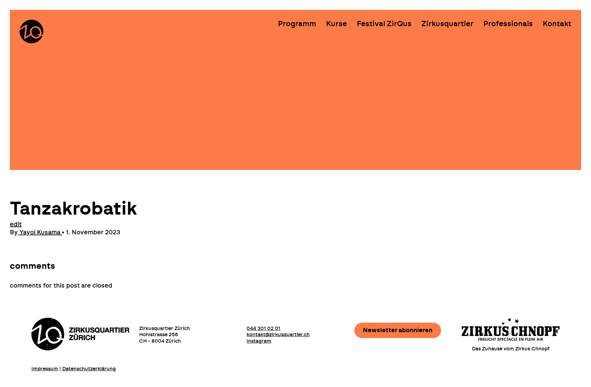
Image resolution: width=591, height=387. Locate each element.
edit (16, 224)
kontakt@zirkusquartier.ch (278, 334)
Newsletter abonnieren (397, 330)
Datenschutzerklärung (89, 368)
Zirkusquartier (447, 24)
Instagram (259, 341)
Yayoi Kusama (40, 232)
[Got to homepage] (31, 31)
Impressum (44, 368)
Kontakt (557, 24)
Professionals (508, 24)
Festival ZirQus (384, 24)
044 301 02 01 (263, 328)
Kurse (336, 24)
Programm (297, 24)
